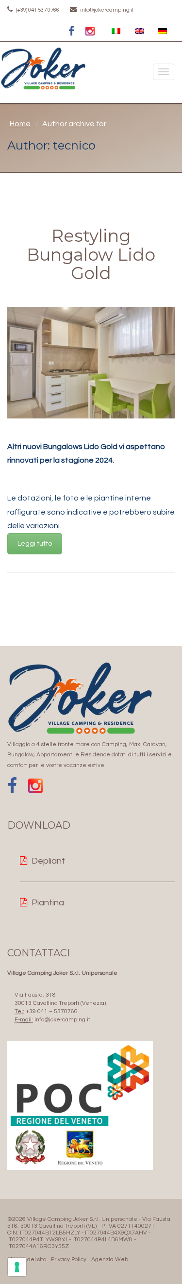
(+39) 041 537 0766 (37, 10)
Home (20, 124)
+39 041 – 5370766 (52, 1011)
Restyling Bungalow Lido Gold (91, 254)
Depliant (48, 861)
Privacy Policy (68, 1259)
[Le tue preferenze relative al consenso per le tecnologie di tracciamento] (17, 1267)
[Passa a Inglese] (139, 31)
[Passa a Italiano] (116, 31)
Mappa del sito (26, 1259)
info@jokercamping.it (106, 10)
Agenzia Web (109, 1259)
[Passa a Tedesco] (162, 31)
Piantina (48, 902)
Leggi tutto (34, 543)
